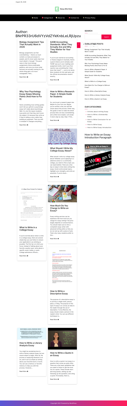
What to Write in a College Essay (28, 228)
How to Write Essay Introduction (99, 127)
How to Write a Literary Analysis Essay (30, 344)
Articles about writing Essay (97, 111)
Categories (47, 18)
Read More (23, 77)
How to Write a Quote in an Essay (61, 354)
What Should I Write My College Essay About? (61, 149)
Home (35, 18)
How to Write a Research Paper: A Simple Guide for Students (62, 94)
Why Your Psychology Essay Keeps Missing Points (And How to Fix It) (30, 95)
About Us (61, 18)
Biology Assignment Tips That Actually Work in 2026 (31, 44)
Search (88, 31)
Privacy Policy (90, 18)
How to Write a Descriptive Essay (59, 292)
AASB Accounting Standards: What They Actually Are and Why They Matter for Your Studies (61, 47)
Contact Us (74, 18)
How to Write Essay (94, 124)
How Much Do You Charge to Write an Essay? (59, 208)
